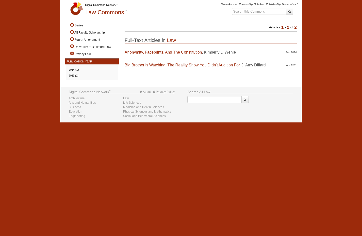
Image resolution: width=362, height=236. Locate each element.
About (146, 92)
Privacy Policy (165, 92)
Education (75, 111)
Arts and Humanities (82, 102)
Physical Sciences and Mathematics (147, 111)
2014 (74, 69)
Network (89, 92)
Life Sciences (132, 102)
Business (75, 107)
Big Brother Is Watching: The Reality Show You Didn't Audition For (182, 65)
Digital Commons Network (100, 4)
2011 (74, 75)
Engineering (77, 116)
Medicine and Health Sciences (143, 107)
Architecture (77, 98)
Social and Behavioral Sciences (144, 116)
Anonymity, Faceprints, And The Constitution (163, 52)
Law (104, 12)
